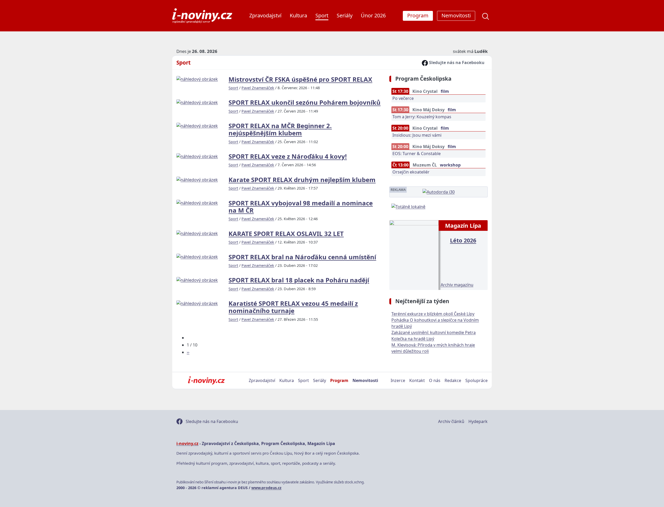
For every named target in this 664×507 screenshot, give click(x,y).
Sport (321, 15)
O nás (434, 380)
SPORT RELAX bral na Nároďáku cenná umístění (302, 257)
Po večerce (403, 98)
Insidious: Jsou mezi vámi (416, 135)
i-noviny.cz (187, 443)
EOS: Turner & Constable (416, 153)
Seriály (344, 15)
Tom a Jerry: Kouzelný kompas (421, 117)
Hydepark (478, 421)
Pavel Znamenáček (257, 87)
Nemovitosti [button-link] (456, 15)
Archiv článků (451, 421)
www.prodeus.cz (266, 487)
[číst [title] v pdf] (413, 254)
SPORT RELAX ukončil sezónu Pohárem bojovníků (305, 102)
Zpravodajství (265, 15)
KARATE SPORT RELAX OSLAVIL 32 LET (286, 233)
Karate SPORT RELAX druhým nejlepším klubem (302, 179)
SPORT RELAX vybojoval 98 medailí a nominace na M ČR (301, 206)
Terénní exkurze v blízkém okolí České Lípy (432, 314)
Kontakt (417, 380)
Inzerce (398, 380)
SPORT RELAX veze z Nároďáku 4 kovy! (288, 156)
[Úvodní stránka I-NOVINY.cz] (206, 380)
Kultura (298, 15)
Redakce (453, 380)
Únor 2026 (373, 15)
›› (188, 352)
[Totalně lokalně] (408, 206)
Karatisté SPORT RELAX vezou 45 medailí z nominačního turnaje (293, 307)
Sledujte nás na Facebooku (456, 62)
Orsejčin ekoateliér (411, 172)
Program (339, 380)
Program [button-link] (417, 15)
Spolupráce (476, 380)
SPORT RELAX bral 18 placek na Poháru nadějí (299, 280)
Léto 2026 (463, 240)
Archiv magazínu (457, 285)
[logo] (202, 15)
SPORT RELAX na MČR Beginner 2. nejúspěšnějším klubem (280, 129)
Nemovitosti (365, 380)
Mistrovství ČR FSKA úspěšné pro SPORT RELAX (300, 79)
